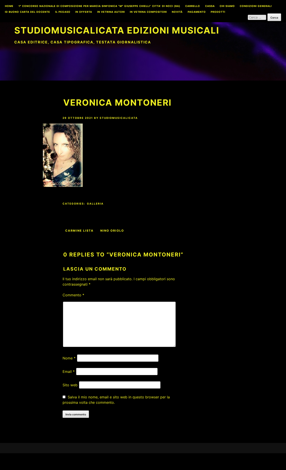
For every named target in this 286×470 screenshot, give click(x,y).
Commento (73, 295)
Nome (69, 358)
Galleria (95, 203)
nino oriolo (112, 230)
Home (9, 6)
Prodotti (218, 12)
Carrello (192, 6)
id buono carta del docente (27, 12)
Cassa (210, 6)
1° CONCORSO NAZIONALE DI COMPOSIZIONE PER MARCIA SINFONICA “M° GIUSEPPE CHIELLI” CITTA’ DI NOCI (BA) (99, 6)
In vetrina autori (111, 12)
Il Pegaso (62, 12)
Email (69, 371)
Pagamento (197, 12)
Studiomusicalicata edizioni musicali (116, 30)
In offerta (83, 12)
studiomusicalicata (119, 118)
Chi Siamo (227, 6)
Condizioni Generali (256, 6)
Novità (177, 12)
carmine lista (79, 230)
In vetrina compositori (148, 12)
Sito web (70, 385)
